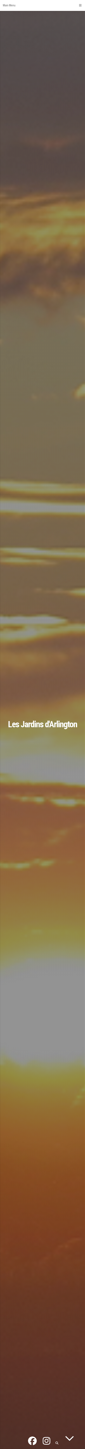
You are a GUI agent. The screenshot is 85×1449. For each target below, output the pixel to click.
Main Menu (9, 5)
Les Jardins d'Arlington (42, 724)
